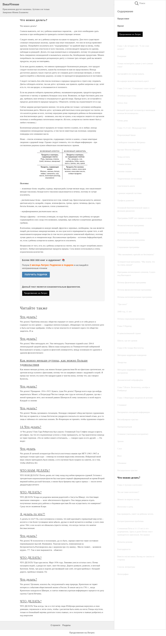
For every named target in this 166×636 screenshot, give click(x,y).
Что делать (28, 448)
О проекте (55, 625)
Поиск (139, 3)
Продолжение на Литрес (130, 34)
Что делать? (28, 317)
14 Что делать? (30, 427)
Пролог (120, 25)
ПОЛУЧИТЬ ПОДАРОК (36, 274)
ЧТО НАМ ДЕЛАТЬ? (35, 470)
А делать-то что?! (32, 514)
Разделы (66, 625)
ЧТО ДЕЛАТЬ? (31, 492)
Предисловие (123, 18)
